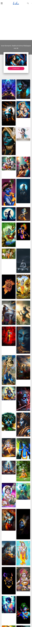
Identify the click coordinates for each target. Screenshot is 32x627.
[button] (1, 3)
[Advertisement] (16, 23)
